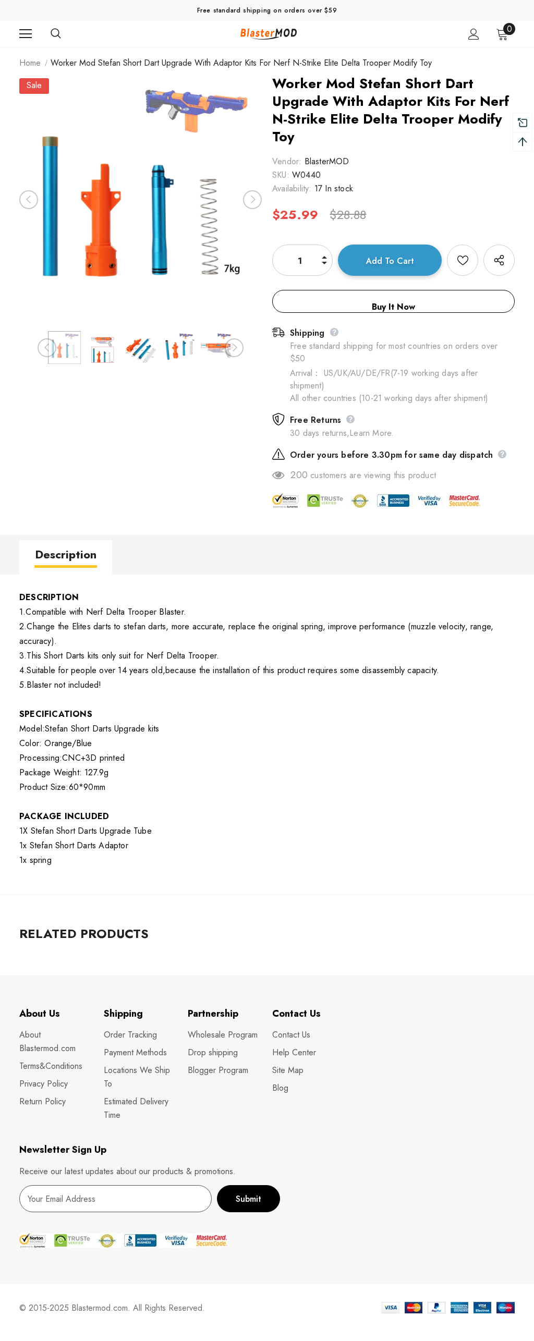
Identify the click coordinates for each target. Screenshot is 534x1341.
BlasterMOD (327, 161)
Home (30, 63)
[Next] (252, 199)
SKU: (280, 175)
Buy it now (393, 307)
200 (299, 475)
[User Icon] (473, 34)
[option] (140, 199)
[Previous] (28, 199)
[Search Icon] (66, 34)
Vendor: (286, 161)
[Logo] (268, 33)
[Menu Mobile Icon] (25, 34)
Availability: (292, 188)
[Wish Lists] (462, 260)
